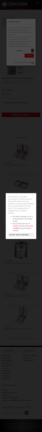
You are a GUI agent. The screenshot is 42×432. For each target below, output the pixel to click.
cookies (16, 226)
